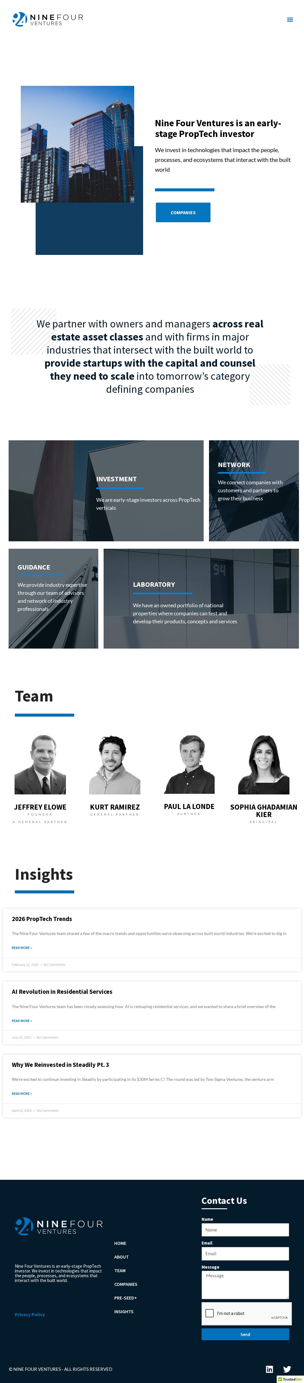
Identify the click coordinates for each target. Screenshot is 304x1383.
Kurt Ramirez (115, 807)
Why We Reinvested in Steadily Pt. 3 (60, 1065)
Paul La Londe (189, 806)
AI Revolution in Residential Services (62, 992)
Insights (124, 1311)
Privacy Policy (30, 1314)
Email (207, 1243)
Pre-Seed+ (125, 1298)
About (121, 1257)
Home (120, 1243)
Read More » (22, 947)
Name (207, 1219)
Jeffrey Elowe (40, 807)
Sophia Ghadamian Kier (263, 810)
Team (120, 1270)
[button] (290, 19)
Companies (125, 1284)
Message (210, 1267)
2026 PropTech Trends (42, 919)
